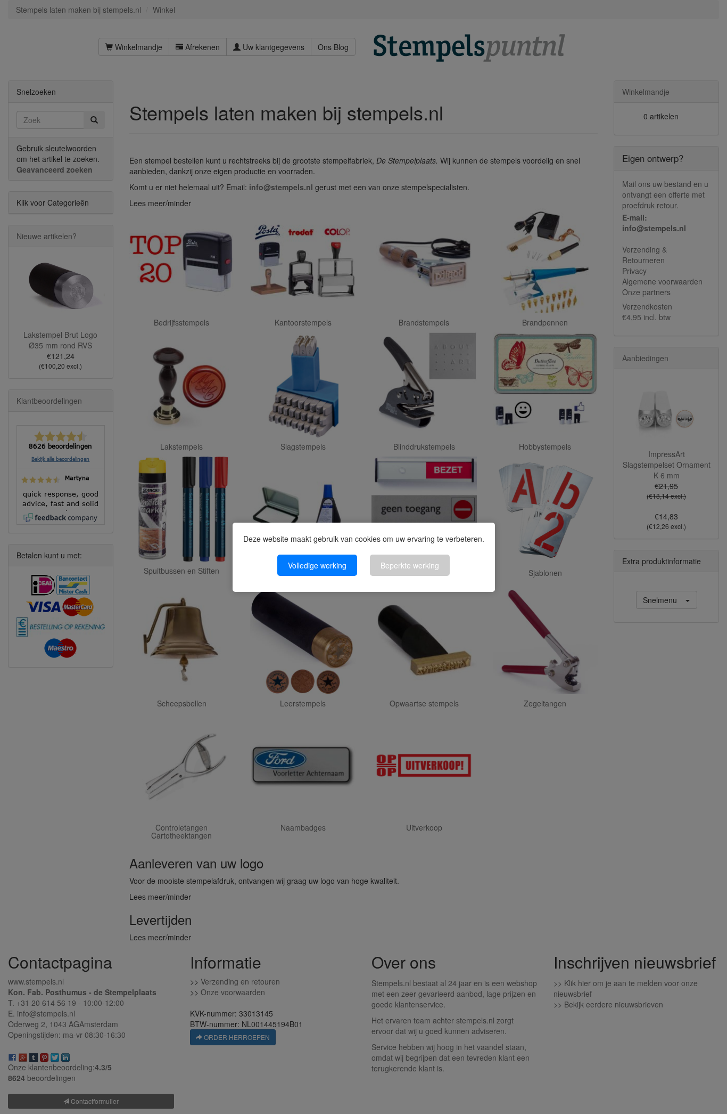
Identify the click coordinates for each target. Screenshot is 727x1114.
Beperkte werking (410, 565)
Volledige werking (317, 565)
